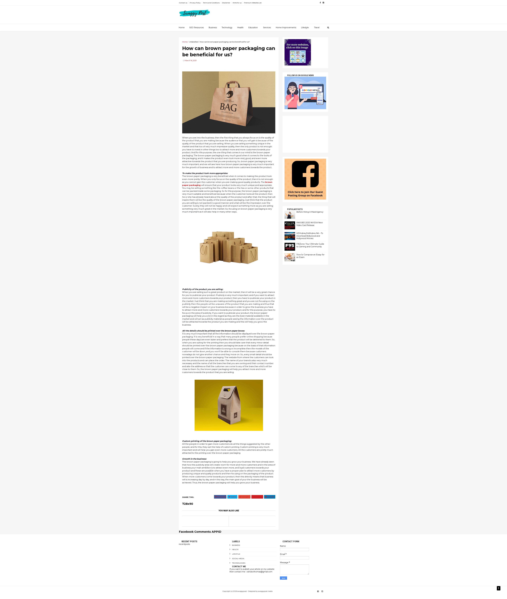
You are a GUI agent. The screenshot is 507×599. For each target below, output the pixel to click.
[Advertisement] (305, 134)
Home (182, 27)
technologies (238, 563)
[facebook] (320, 2)
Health (240, 27)
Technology (227, 27)
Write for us (237, 3)
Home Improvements (286, 27)
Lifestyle (305, 27)
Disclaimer (226, 3)
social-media (238, 558)
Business (213, 27)
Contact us (183, 3)
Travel (316, 27)
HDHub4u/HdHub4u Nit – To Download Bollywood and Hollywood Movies (309, 236)
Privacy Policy (195, 3)
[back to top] (498, 588)
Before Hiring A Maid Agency (309, 212)
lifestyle (236, 554)
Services (267, 27)
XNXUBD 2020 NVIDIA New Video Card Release (309, 223)
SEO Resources (196, 27)
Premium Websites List (253, 3)
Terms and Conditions (211, 3)
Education (253, 27)
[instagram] (323, 2)
